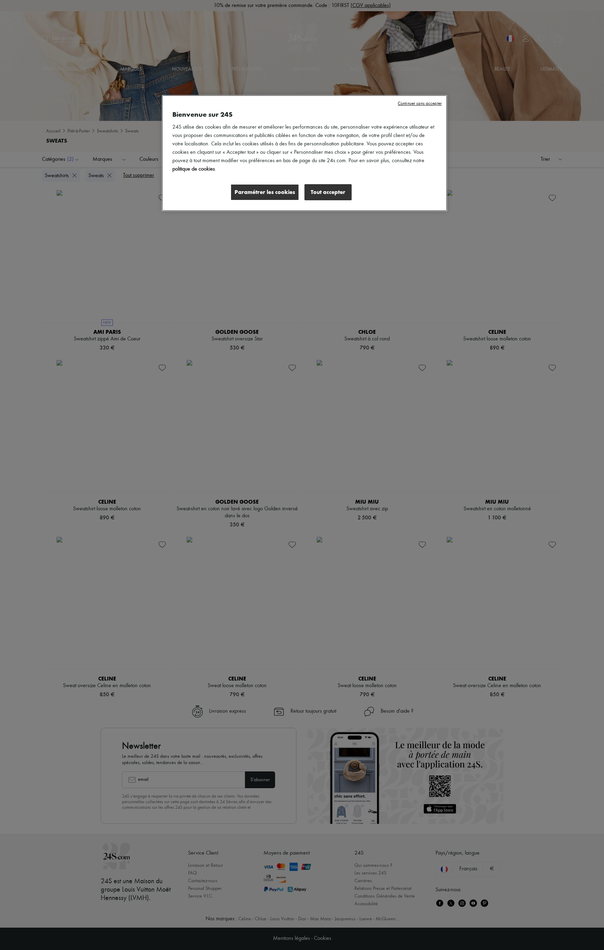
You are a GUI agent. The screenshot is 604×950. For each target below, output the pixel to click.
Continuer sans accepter (420, 103)
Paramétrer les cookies (265, 192)
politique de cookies (193, 169)
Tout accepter (328, 192)
